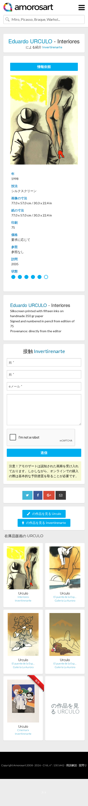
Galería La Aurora (65, 600)
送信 (44, 453)
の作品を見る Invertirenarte (46, 523)
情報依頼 (44, 67)
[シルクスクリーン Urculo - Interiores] (23, 568)
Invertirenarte (52, 47)
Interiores (23, 597)
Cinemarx (23, 730)
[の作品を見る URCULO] (65, 735)
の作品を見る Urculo (46, 514)
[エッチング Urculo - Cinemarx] (23, 702)
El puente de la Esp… (64, 597)
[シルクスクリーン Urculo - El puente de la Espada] (64, 568)
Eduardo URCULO (30, 41)
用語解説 (71, 765)
